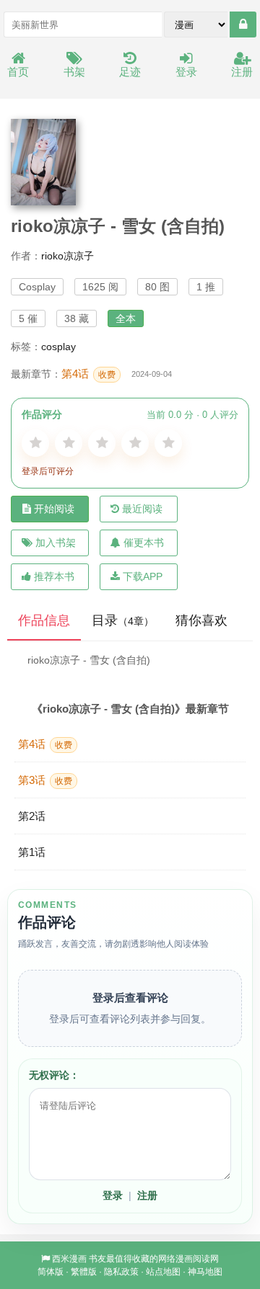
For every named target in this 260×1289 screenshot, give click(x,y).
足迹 (130, 72)
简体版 (51, 1272)
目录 (123, 620)
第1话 (32, 852)
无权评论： (54, 1075)
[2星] (68, 443)
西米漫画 (69, 1259)
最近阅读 (142, 508)
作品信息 (44, 620)
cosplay (58, 346)
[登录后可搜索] (243, 24)
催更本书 (144, 542)
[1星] (35, 443)
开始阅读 (54, 508)
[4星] (135, 443)
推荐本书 (54, 576)
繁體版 (84, 1272)
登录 (186, 72)
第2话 (32, 816)
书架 (74, 72)
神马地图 (205, 1272)
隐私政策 (121, 1272)
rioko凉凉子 (67, 256)
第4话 (88, 373)
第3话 (45, 780)
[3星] (102, 443)
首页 (18, 72)
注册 (242, 72)
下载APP (142, 576)
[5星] (168, 443)
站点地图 (163, 1272)
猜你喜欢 (202, 620)
